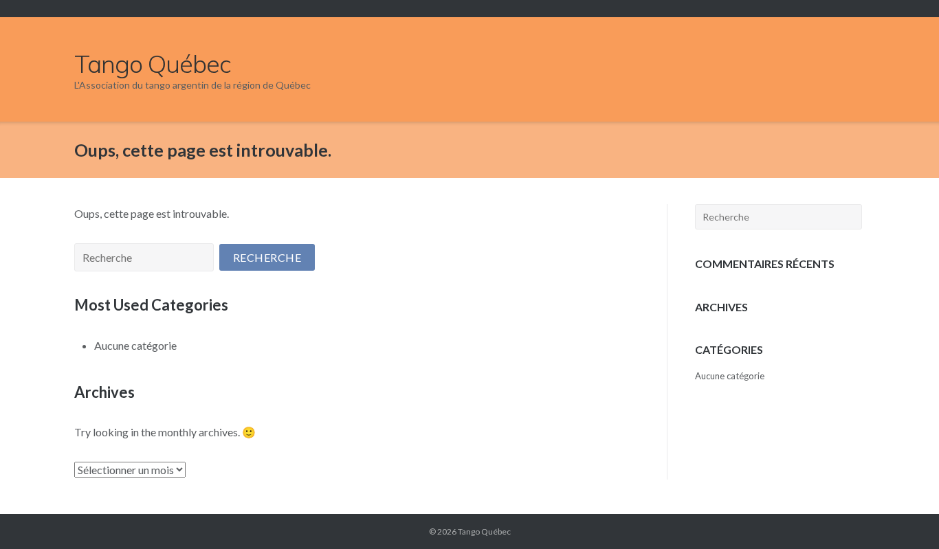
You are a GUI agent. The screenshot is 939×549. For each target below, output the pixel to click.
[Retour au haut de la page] (904, 515)
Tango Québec (484, 531)
